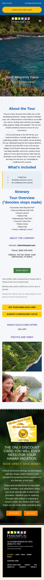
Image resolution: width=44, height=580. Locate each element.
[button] (40, 21)
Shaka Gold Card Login (22, 10)
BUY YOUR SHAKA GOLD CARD (22, 307)
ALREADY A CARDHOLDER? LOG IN (22, 314)
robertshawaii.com (26, 245)
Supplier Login (13, 561)
